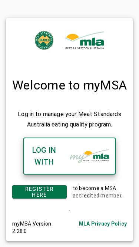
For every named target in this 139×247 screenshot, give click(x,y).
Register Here (39, 192)
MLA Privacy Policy (103, 224)
